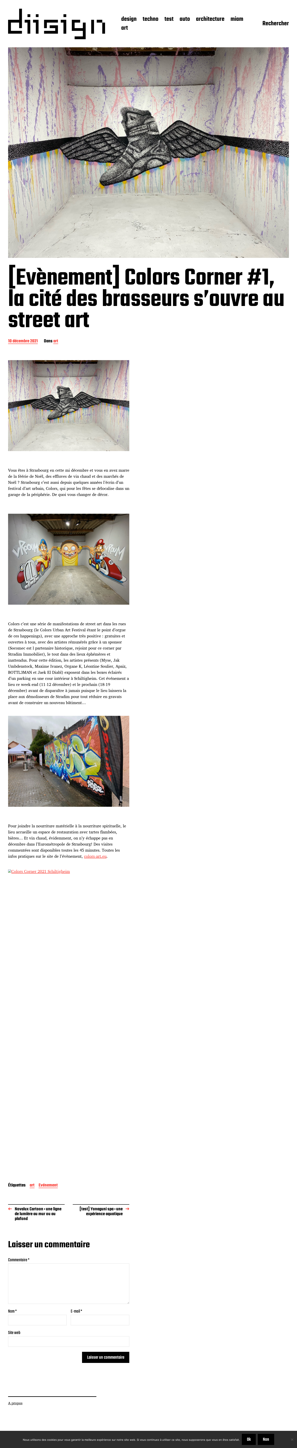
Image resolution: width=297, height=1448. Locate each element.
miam (237, 19)
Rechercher (275, 24)
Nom (12, 1311)
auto (185, 19)
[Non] (292, 1439)
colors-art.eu (95, 856)
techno (150, 19)
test (169, 19)
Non (266, 1439)
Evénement (48, 1185)
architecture (210, 19)
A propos (15, 1403)
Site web (14, 1332)
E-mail (76, 1311)
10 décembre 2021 (23, 341)
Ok (249, 1439)
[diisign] (56, 24)
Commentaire (18, 1260)
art (124, 28)
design (129, 19)
